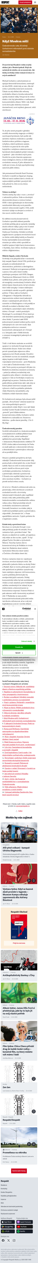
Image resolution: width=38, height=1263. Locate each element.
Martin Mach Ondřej (18, 1091)
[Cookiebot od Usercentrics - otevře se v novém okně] (23, 609)
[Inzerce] (19, 120)
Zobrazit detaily (26, 641)
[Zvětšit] (19, 20)
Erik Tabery (6, 1162)
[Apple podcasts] (24, 1222)
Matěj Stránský (7, 860)
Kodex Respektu (6, 1192)
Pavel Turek (6, 1017)
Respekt (5, 1123)
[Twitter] (8, 1242)
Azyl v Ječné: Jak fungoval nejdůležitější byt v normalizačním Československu (15, 781)
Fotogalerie (6, 845)
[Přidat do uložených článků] (34, 839)
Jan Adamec (5, 55)
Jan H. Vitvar (6, 904)
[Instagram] (14, 1242)
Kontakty (4, 1189)
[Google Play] (8, 1227)
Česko (4, 37)
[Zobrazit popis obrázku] (29, 29)
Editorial (7, 1150)
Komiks (5, 1084)
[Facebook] (3, 1242)
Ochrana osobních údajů (9, 1210)
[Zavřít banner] (35, 609)
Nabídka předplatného (8, 1196)
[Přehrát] (29, 881)
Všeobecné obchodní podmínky (12, 1207)
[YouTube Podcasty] (24, 1227)
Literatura (5, 972)
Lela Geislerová (7, 1091)
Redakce (4, 1185)
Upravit (17, 653)
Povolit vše (19, 647)
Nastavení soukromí (8, 1214)
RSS (2, 1203)
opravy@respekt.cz (23, 806)
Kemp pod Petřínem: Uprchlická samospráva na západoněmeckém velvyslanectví (15, 731)
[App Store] (8, 1222)
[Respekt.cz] (5, 2)
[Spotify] (24, 1231)
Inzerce (3, 1199)
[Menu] (35, 2)
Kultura (5, 886)
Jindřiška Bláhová (8, 1058)
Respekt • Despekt (8, 1117)
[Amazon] (8, 1231)
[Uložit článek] (24, 29)
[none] (34, 29)
